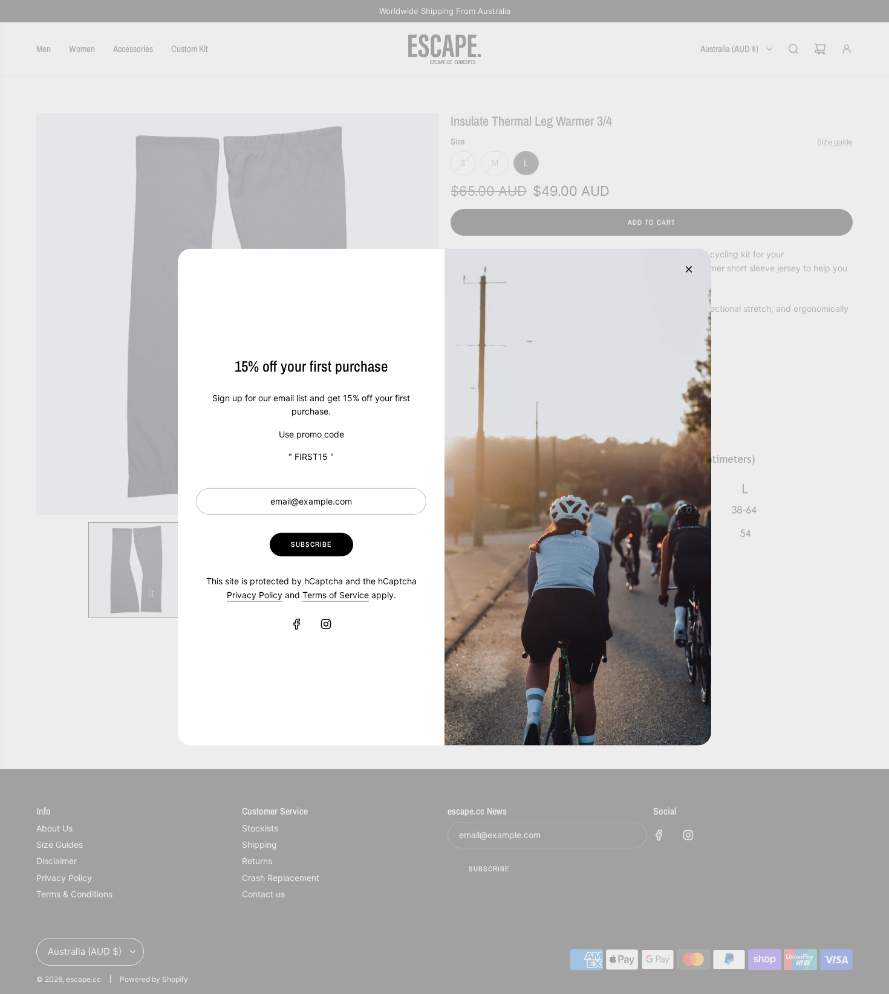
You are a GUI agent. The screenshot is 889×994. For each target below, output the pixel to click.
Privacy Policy (254, 594)
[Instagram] (326, 624)
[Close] (689, 269)
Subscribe (311, 544)
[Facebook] (297, 624)
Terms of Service (335, 594)
